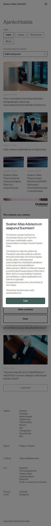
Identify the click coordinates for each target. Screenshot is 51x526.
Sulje (25, 300)
